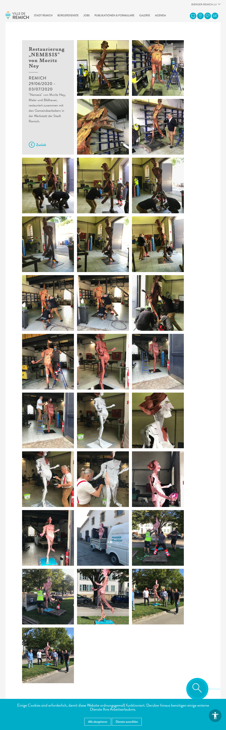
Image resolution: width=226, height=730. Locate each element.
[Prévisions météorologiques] (207, 16)
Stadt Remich (43, 15)
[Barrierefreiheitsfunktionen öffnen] (215, 715)
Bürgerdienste (68, 15)
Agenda (160, 15)
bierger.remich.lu (204, 5)
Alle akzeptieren (97, 721)
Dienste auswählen (127, 721)
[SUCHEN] (197, 689)
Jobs (86, 15)
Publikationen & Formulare (114, 15)
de (215, 15)
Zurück (41, 145)
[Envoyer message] (193, 16)
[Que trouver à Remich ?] (200, 16)
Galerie (144, 15)
